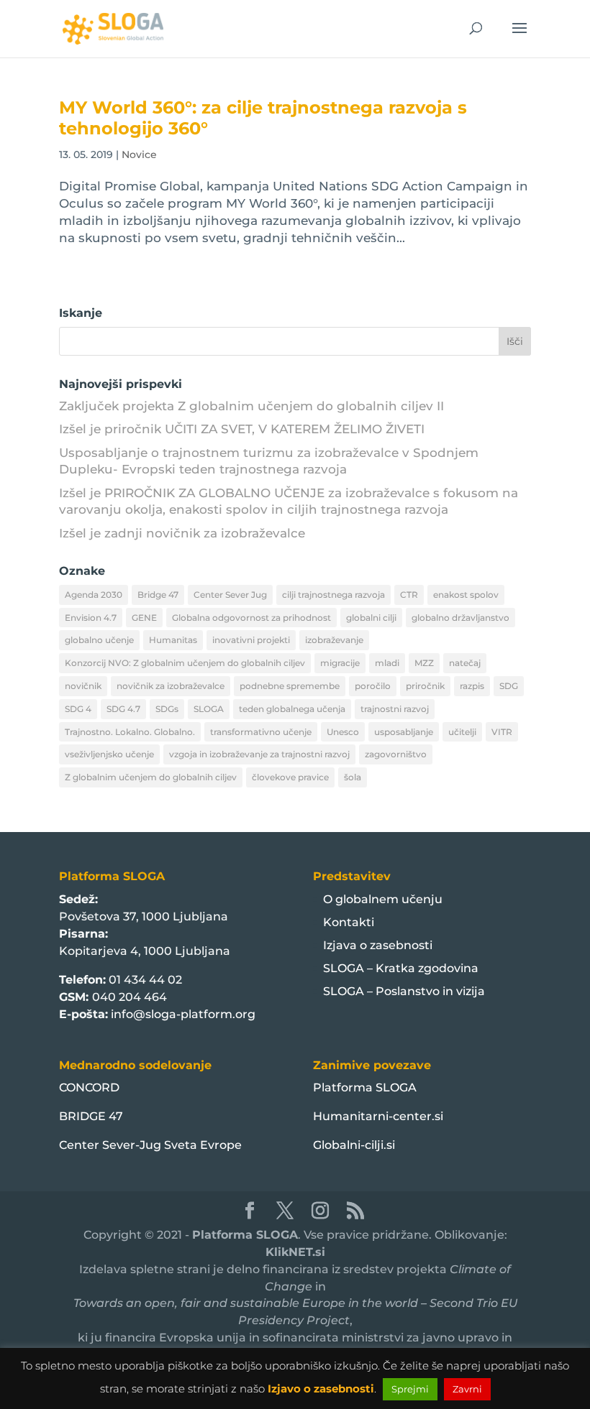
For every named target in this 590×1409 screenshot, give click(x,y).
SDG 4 (78, 708)
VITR (501, 731)
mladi (387, 662)
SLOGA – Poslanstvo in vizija (404, 991)
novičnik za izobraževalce (170, 685)
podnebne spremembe (290, 685)
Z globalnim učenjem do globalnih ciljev (151, 777)
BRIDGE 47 (91, 1116)
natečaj (465, 662)
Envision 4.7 (91, 617)
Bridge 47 (157, 594)
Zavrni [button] (467, 1389)
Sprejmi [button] (410, 1389)
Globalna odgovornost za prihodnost (251, 617)
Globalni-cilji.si (354, 1145)
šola (352, 777)
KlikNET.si (295, 1252)
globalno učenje (99, 639)
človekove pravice (290, 777)
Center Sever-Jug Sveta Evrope (150, 1145)
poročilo (373, 685)
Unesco (343, 731)
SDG (508, 685)
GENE (144, 617)
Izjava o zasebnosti (377, 945)
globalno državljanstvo (460, 617)
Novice (139, 154)
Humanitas (173, 639)
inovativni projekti (251, 639)
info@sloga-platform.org (183, 1014)
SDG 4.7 (123, 708)
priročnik (425, 685)
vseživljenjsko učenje (109, 754)
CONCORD (89, 1087)
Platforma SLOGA (365, 1087)
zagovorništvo (396, 754)
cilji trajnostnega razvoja (333, 594)
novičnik (83, 685)
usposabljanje (403, 731)
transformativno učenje (261, 731)
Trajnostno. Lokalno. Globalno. (130, 731)
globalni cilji (371, 617)
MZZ (424, 662)
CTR (409, 594)
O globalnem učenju (382, 899)
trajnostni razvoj (394, 708)
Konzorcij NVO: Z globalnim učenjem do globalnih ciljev (185, 662)
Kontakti (348, 922)
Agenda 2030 (93, 594)
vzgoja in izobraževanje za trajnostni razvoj (259, 754)
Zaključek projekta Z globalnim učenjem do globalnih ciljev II (251, 406)
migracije (340, 662)
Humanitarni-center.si (378, 1116)
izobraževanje (334, 639)
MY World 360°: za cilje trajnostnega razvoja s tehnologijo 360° (263, 118)
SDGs (166, 708)
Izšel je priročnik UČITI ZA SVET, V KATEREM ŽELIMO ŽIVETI (242, 429)
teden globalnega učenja (292, 708)
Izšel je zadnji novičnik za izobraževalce (182, 533)
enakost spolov (466, 594)
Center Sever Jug (230, 594)
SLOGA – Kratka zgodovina (400, 968)
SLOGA (209, 708)
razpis (472, 685)
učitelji (462, 731)
